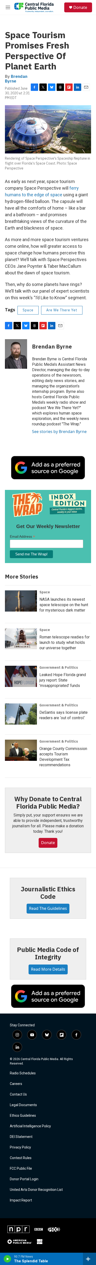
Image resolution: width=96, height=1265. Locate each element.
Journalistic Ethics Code (48, 892)
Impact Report (21, 1200)
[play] (7, 1258)
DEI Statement (21, 1137)
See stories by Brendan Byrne (59, 431)
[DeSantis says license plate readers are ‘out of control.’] (21, 714)
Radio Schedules (23, 1073)
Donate (80, 7)
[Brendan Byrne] (16, 354)
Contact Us (18, 1094)
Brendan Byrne (16, 79)
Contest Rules (21, 1158)
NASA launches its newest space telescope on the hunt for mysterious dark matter (63, 605)
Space (28, 310)
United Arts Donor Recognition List (36, 1190)
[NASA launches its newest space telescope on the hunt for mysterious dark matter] (21, 601)
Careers (16, 1084)
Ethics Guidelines (23, 1115)
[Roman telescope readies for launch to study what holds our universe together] (21, 638)
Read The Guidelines (48, 908)
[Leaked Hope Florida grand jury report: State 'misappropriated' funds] (21, 676)
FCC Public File (21, 1168)
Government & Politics (58, 667)
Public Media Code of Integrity (48, 953)
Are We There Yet (61, 310)
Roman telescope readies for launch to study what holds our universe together (64, 642)
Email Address (22, 536)
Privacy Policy (20, 1147)
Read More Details (48, 969)
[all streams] (89, 1259)
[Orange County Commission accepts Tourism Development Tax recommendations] (21, 750)
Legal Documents (23, 1105)
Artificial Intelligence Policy (30, 1126)
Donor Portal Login (24, 1179)
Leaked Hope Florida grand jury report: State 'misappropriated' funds (62, 680)
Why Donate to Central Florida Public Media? (48, 802)
